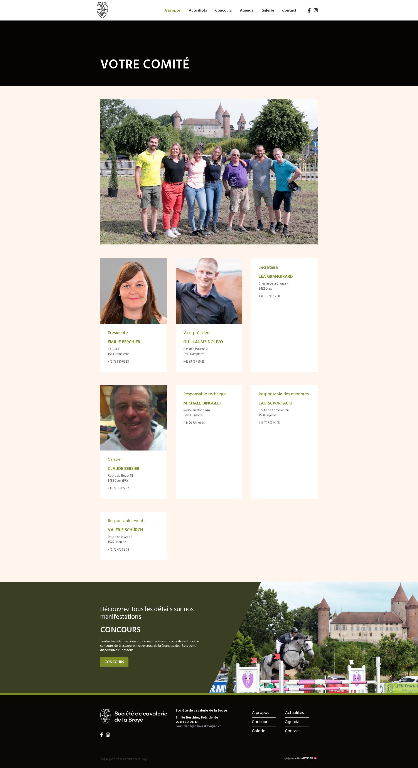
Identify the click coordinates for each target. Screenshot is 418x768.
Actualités (198, 10)
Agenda (246, 10)
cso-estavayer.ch (102, 9)
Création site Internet (302, 758)
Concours (223, 10)
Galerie (267, 10)
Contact (289, 10)
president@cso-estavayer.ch (199, 726)
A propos (172, 10)
